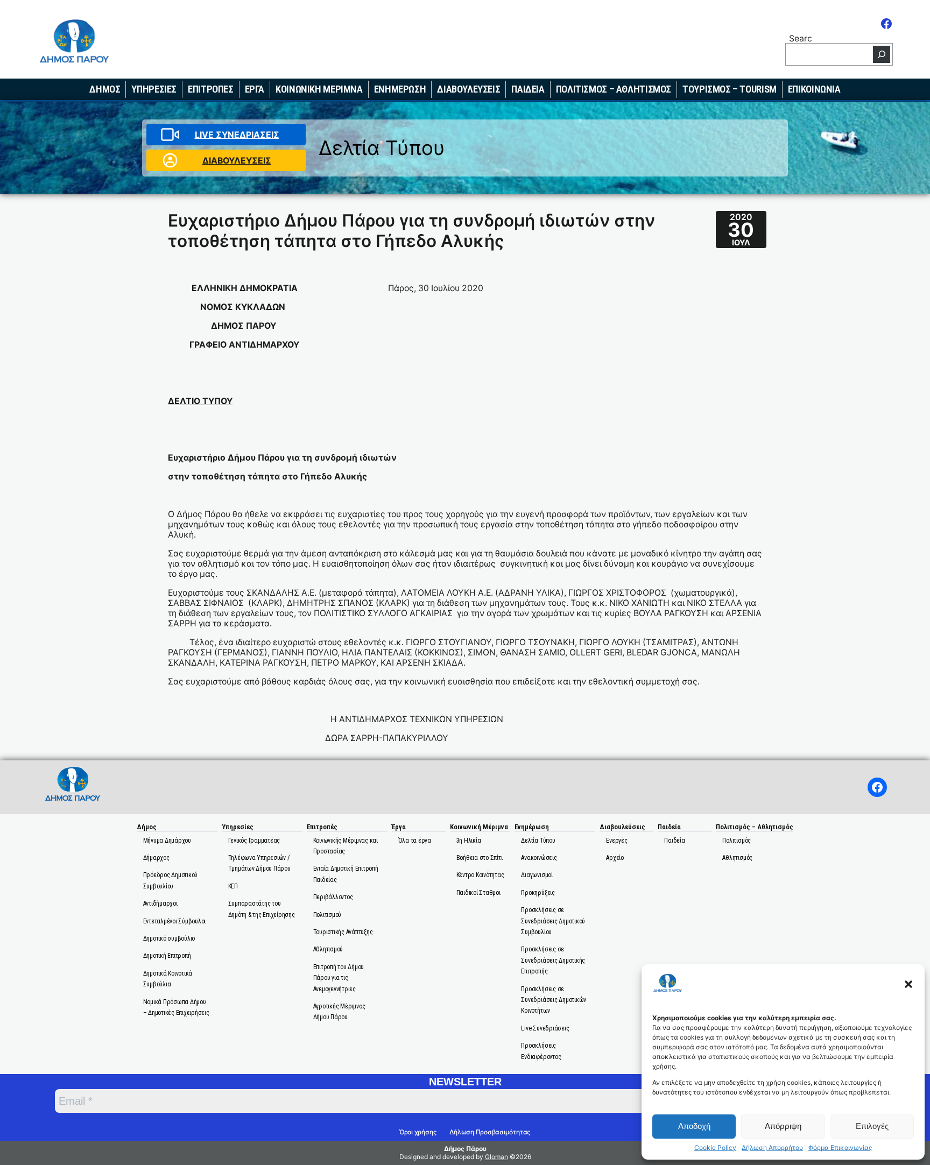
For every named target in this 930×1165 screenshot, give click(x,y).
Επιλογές (872, 1126)
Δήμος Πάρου (465, 1149)
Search (800, 38)
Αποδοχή (694, 1126)
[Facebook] (886, 23)
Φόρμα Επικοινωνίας (840, 1148)
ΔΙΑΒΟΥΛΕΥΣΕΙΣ (236, 161)
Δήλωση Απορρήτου (772, 1148)
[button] (908, 984)
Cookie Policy (715, 1148)
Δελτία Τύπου (382, 148)
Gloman (496, 1157)
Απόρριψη (783, 1126)
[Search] (881, 54)
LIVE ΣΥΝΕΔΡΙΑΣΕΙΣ (237, 135)
